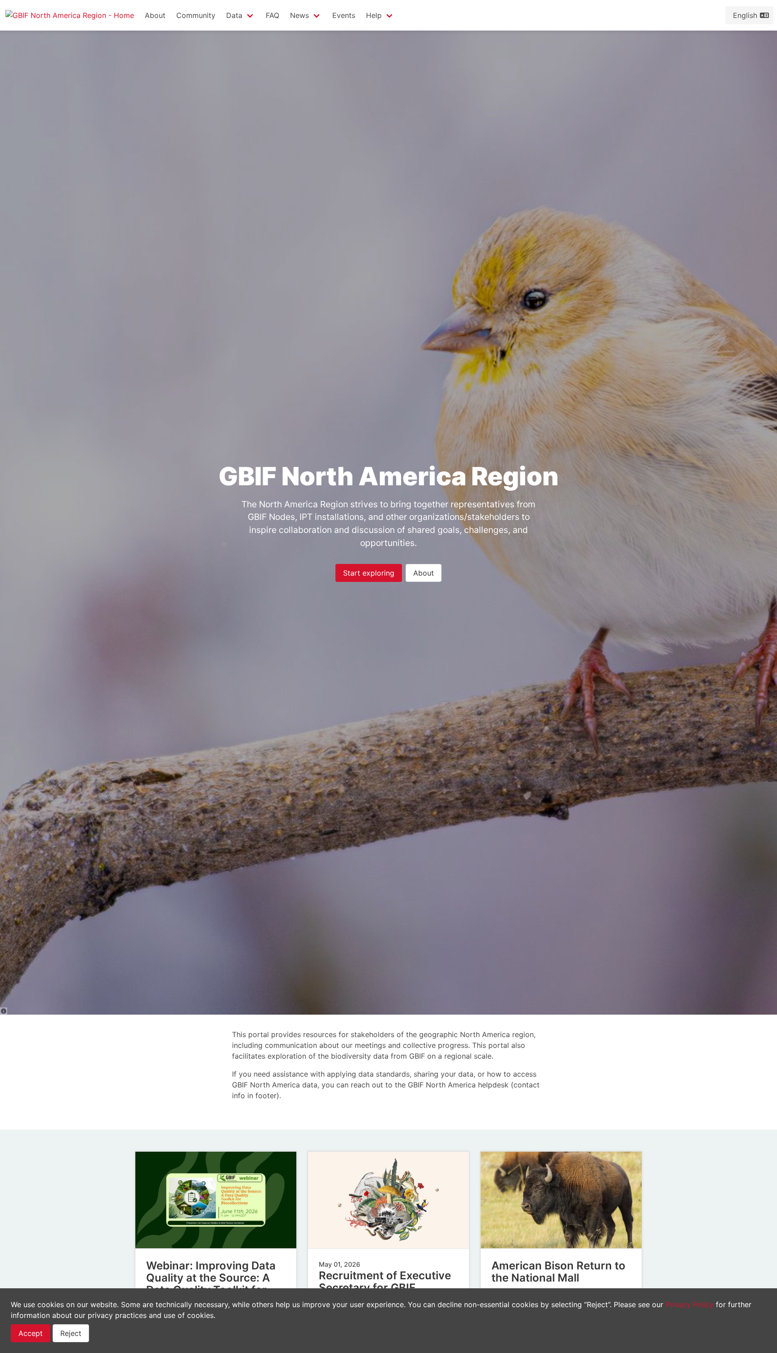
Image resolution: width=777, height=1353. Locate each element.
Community (195, 15)
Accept (30, 1333)
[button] (240, 15)
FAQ (272, 15)
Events (343, 15)
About (155, 15)
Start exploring (368, 572)
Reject (70, 1333)
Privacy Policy (689, 1304)
